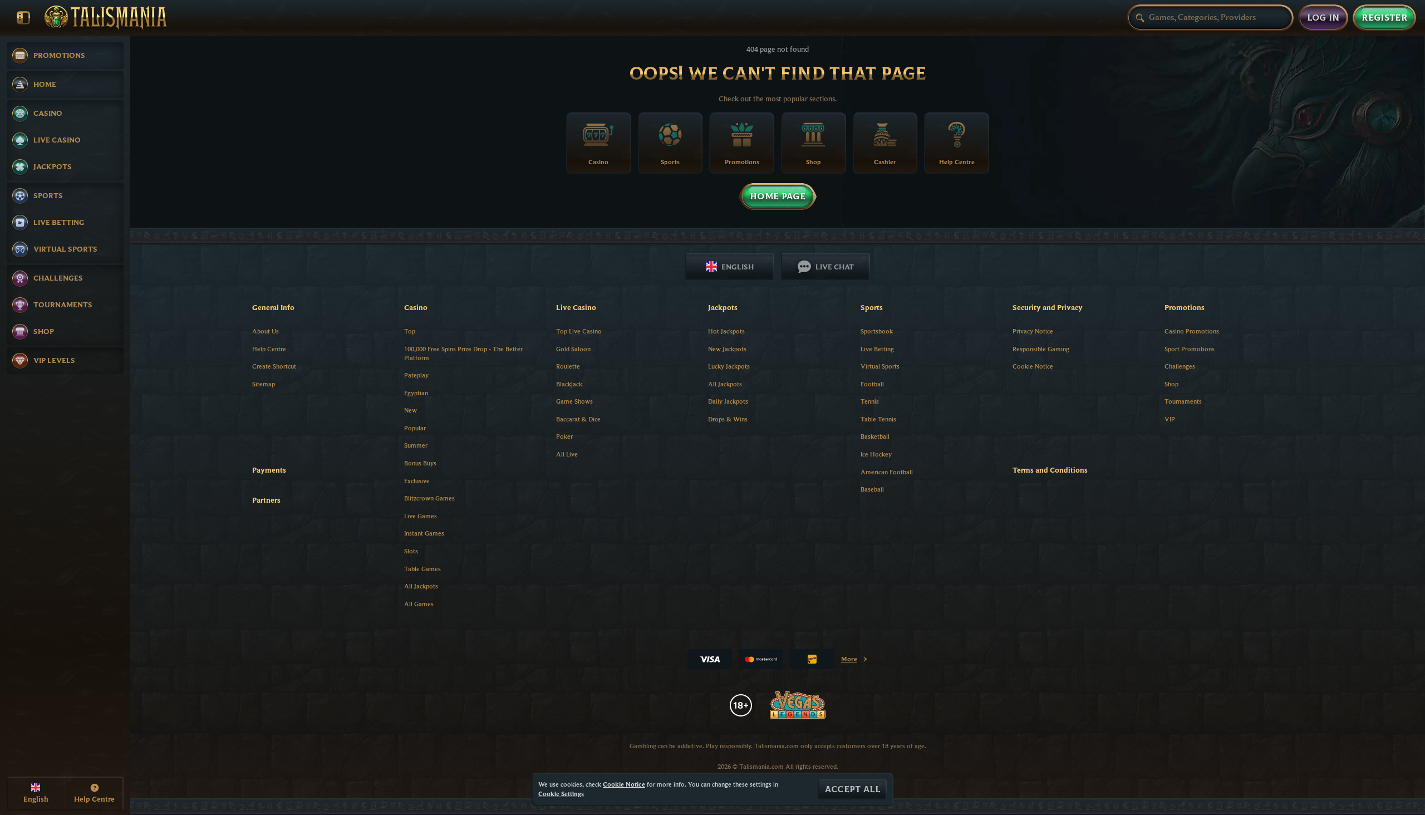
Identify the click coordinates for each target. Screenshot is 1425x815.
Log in (1323, 17)
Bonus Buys (420, 463)
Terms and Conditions (1050, 470)
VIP (1169, 419)
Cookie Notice (1033, 366)
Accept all (852, 789)
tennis (870, 401)
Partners (266, 500)
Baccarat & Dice (578, 419)
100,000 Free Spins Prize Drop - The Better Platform (463, 353)
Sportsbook (877, 331)
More (854, 661)
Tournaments (1183, 401)
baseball (872, 489)
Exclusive (417, 481)
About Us (265, 331)
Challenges (1179, 366)
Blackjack (569, 384)
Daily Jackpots (728, 401)
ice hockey (876, 454)
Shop (1171, 384)
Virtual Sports (880, 366)
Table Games (422, 568)
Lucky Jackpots (729, 366)
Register (1384, 17)
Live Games (420, 516)
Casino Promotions (1191, 331)
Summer (416, 445)
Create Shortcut (274, 366)
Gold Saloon (573, 349)
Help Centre (269, 349)
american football (887, 472)
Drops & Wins (728, 419)
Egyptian (416, 393)
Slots (411, 551)
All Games (419, 604)
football (872, 384)
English (737, 267)
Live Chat (834, 267)
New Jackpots (727, 349)
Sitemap (263, 384)
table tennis (878, 419)
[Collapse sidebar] (23, 18)
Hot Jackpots (726, 331)
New (410, 410)
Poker (564, 436)
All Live (567, 454)
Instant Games (424, 533)
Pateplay (416, 375)
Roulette (568, 366)
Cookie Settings (561, 794)
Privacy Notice (1033, 331)
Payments (269, 470)
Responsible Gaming (1041, 349)
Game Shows (574, 401)
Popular (415, 428)
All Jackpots (421, 586)
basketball (875, 436)
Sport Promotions (1189, 349)
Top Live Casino (579, 331)
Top (409, 331)
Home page (777, 196)
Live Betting (877, 349)
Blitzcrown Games (429, 498)
